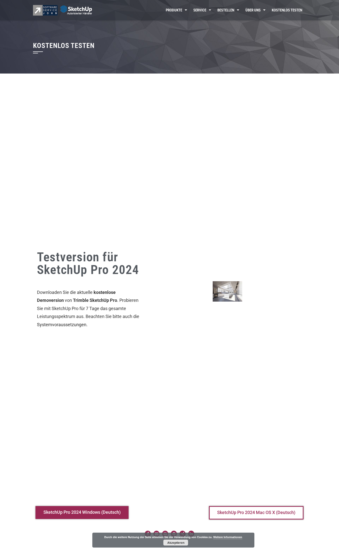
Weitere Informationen (227, 537)
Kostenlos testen (287, 10)
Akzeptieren (175, 542)
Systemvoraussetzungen (61, 324)
